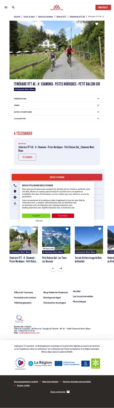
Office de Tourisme (23, 292)
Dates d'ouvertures (23, 112)
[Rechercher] (13, 7)
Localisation (20, 119)
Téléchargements (22, 303)
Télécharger (27, 157)
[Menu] (6, 7)
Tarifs (16, 105)
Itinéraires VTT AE (77, 17)
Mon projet (103, 7)
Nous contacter (57, 392)
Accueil (17, 17)
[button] (53, 268)
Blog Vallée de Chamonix (55, 292)
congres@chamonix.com (29, 333)
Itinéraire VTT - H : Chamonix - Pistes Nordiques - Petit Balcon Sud (23, 261)
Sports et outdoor (45, 17)
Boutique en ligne (52, 297)
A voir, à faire (29, 17)
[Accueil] (57, 7)
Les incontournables (83, 296)
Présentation (20, 99)
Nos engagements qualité (26, 382)
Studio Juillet (23, 385)
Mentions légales (50, 382)
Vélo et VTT (61, 17)
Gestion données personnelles (77, 382)
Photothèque (79, 301)
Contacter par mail (57, 177)
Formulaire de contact (25, 297)
